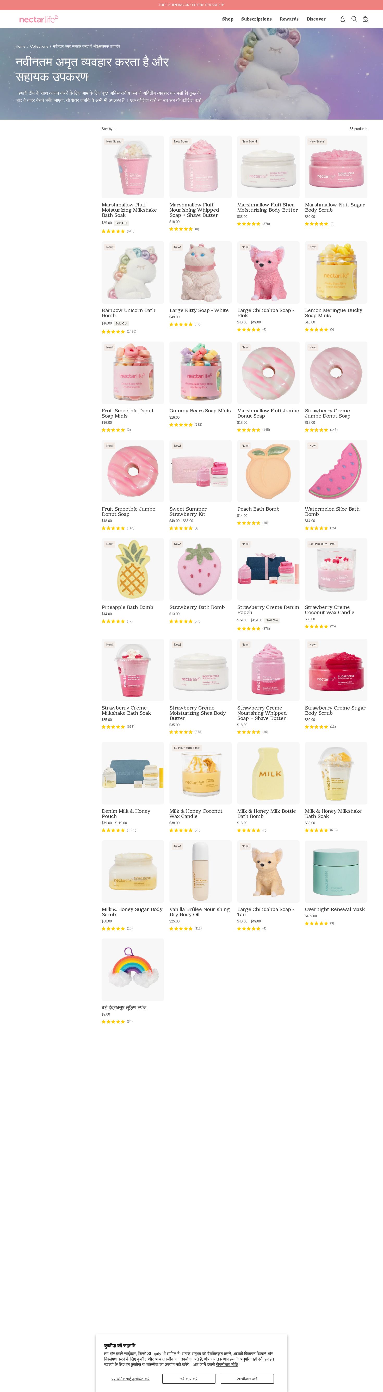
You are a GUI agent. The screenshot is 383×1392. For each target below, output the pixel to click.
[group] (191, 5)
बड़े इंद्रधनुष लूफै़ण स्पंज (124, 1007)
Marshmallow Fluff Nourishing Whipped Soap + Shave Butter (194, 210)
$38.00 (310, 619)
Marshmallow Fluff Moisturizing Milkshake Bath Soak (129, 210)
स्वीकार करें (188, 1379)
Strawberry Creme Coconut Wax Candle (329, 609)
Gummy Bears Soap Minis (200, 410)
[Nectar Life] (39, 19)
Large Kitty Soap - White (199, 310)
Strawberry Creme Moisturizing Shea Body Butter (197, 713)
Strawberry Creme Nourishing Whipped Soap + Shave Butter (262, 713)
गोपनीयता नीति (227, 1364)
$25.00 (174, 921)
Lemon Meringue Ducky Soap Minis (333, 313)
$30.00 (310, 217)
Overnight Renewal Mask (335, 909)
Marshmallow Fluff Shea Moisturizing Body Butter (267, 207)
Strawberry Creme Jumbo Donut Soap (327, 413)
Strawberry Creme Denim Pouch (268, 609)
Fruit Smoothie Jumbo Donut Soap (128, 511)
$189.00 (311, 916)
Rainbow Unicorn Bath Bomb (128, 313)
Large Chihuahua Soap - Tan (265, 912)
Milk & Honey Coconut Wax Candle (196, 813)
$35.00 (114, 223)
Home (21, 46)
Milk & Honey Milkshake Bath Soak (333, 813)
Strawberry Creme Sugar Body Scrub (335, 710)
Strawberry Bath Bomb (197, 607)
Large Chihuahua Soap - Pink (265, 313)
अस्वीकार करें (247, 1379)
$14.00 (242, 516)
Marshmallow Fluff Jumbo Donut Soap (268, 413)
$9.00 (106, 1014)
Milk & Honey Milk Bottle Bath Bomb (266, 813)
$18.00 (174, 222)
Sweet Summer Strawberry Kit (188, 511)
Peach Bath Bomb (258, 508)
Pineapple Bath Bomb (127, 607)
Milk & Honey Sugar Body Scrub (132, 912)
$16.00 (114, 323)
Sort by (107, 129)
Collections (39, 46)
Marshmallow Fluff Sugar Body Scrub (335, 207)
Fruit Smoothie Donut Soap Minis (128, 413)
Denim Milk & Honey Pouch (126, 813)
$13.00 (174, 614)
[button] (256, 19)
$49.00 (174, 317)
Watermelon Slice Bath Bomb (332, 511)
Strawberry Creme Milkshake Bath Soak (126, 710)
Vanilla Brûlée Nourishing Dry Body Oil (199, 912)
